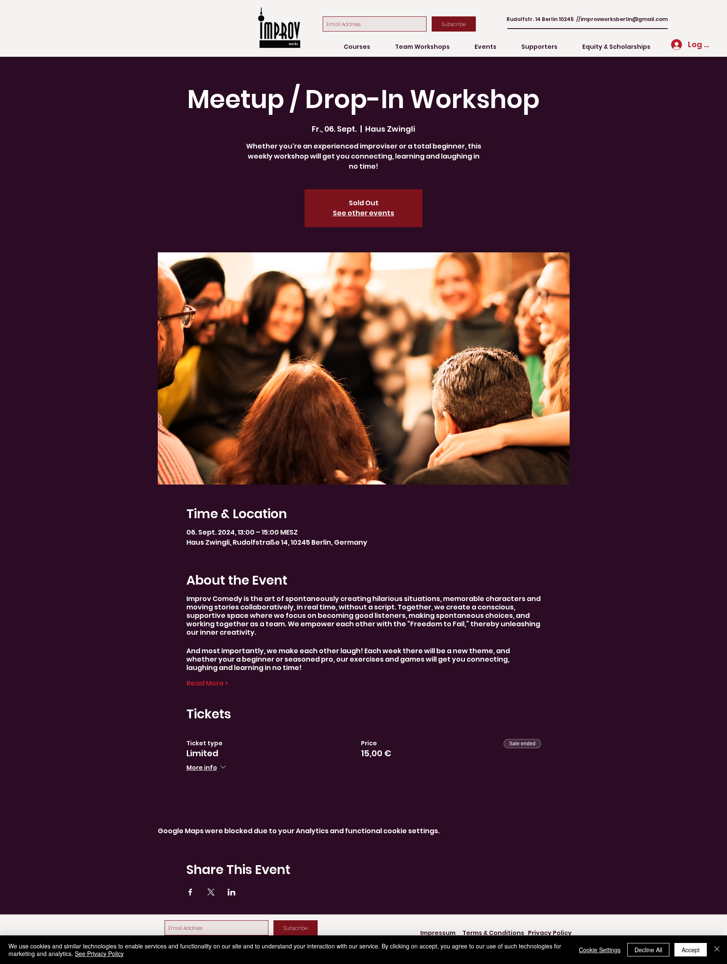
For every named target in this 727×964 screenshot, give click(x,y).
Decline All (648, 949)
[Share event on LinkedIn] (232, 892)
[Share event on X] (211, 892)
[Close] (717, 949)
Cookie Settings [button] (600, 949)
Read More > (207, 683)
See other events (363, 213)
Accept (691, 949)
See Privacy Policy (99, 953)
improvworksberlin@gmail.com (624, 19)
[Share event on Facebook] (190, 892)
